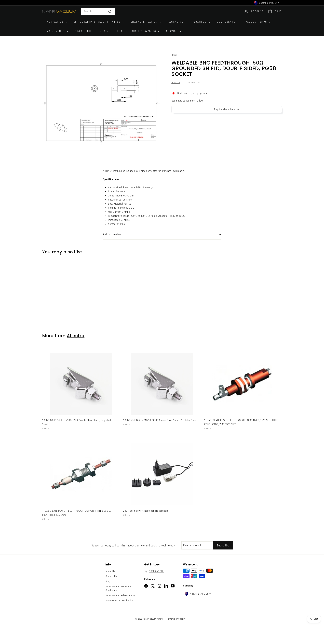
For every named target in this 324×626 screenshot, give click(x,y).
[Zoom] (101, 103)
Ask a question (113, 234)
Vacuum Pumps (257, 21)
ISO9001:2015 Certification (119, 600)
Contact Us (111, 576)
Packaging (176, 21)
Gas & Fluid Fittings (90, 31)
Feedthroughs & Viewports (136, 31)
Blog (107, 581)
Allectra (175, 82)
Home (174, 55)
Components (226, 21)
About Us (110, 571)
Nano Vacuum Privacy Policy (120, 595)
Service (172, 31)
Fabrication (55, 21)
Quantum (201, 21)
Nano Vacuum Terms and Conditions (118, 588)
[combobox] (98, 11)
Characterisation (145, 21)
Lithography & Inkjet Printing (97, 21)
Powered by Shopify (176, 619)
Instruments (56, 31)
